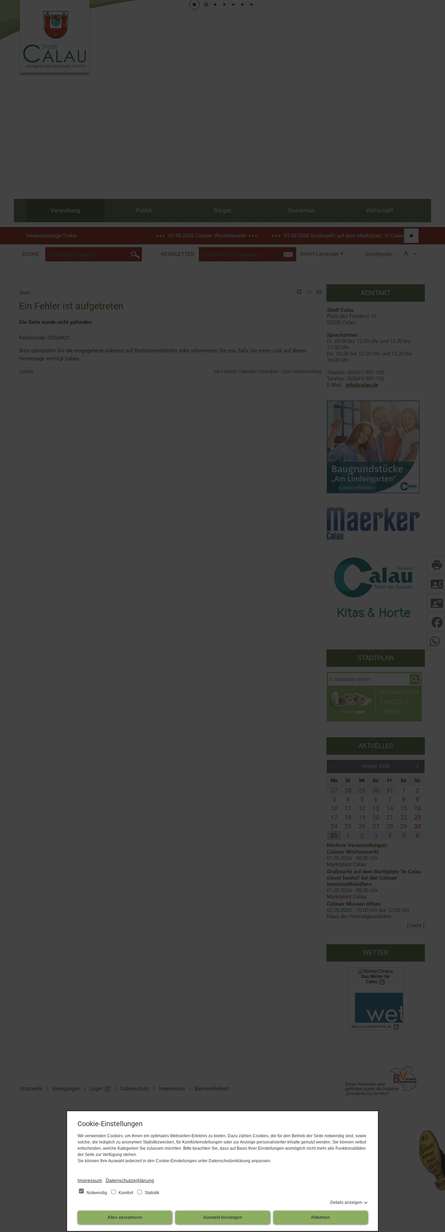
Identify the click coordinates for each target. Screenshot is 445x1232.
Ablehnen (320, 1217)
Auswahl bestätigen (222, 1217)
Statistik (151, 1192)
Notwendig (97, 1192)
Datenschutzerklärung (130, 1180)
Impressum (90, 1180)
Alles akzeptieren (124, 1217)
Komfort (126, 1192)
